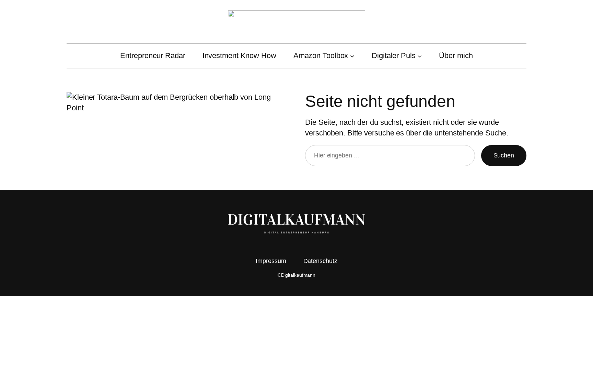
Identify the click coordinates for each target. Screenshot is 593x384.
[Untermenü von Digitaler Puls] (419, 56)
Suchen (503, 155)
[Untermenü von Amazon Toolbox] (352, 56)
